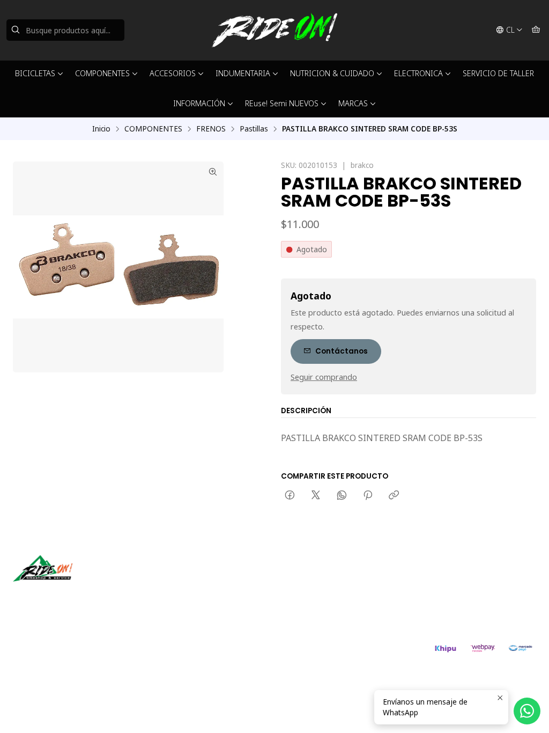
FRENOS (211, 129)
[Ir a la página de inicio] (274, 30)
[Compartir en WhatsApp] (342, 495)
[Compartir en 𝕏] (316, 495)
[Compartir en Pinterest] (368, 495)
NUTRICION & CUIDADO (332, 73)
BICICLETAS (35, 73)
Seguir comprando (324, 377)
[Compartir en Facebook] (290, 495)
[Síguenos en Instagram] (55, 596)
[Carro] (536, 30)
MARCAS (353, 103)
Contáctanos (341, 351)
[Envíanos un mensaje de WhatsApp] (527, 711)
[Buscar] (15, 30)
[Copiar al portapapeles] (394, 495)
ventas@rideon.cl (322, 579)
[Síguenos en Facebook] (70, 596)
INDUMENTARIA (243, 73)
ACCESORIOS (173, 73)
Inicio (101, 129)
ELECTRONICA (418, 73)
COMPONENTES (102, 73)
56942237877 (316, 594)
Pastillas (254, 129)
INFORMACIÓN (199, 103)
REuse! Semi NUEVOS (281, 103)
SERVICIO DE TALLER (498, 73)
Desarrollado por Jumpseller (169, 653)
